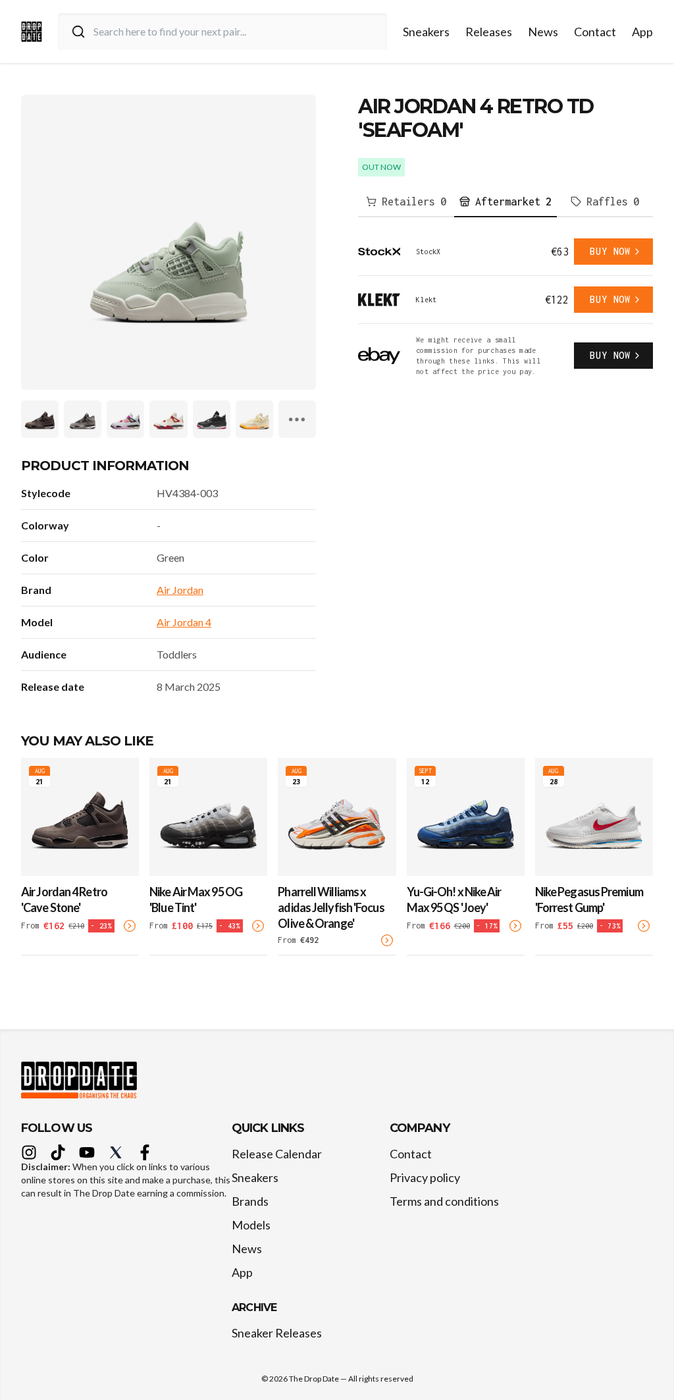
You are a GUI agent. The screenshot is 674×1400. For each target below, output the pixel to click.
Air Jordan (180, 589)
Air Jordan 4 (184, 622)
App (642, 31)
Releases (488, 31)
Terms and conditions (444, 1201)
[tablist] (505, 202)
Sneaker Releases (277, 1333)
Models (251, 1225)
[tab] (406, 202)
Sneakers (426, 31)
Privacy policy (425, 1177)
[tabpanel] (505, 307)
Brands (250, 1201)
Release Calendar (277, 1153)
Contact (595, 31)
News (543, 31)
